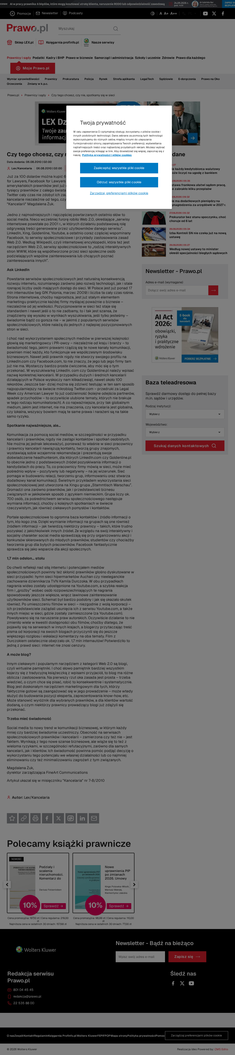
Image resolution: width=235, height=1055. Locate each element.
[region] (119, 157)
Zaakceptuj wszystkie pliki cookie (119, 168)
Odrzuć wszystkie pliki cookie (119, 182)
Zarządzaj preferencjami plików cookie (119, 193)
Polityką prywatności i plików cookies (107, 155)
